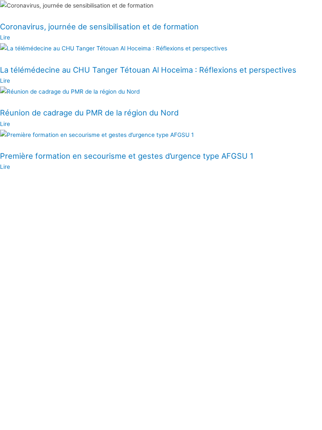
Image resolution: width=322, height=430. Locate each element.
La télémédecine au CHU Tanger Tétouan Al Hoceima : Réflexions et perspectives (148, 69)
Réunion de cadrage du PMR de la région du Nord (89, 112)
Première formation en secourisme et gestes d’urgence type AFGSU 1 (126, 155)
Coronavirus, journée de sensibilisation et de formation (99, 26)
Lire (5, 37)
